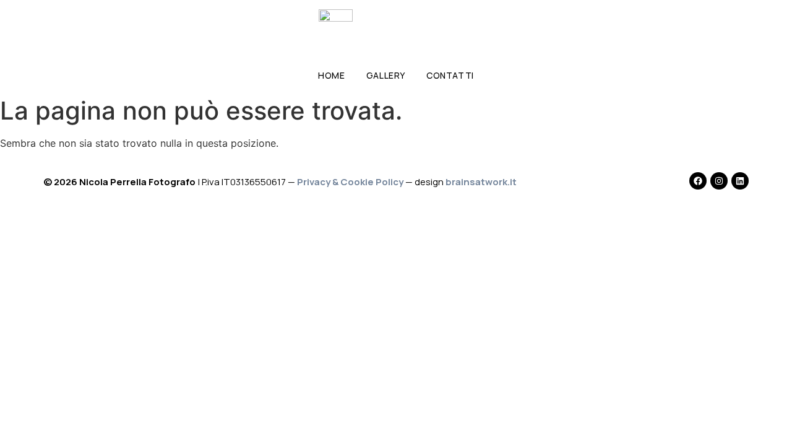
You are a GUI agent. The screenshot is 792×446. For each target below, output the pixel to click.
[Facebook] (698, 181)
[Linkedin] (740, 181)
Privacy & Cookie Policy (350, 181)
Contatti (450, 75)
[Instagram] (719, 181)
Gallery (385, 75)
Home (331, 75)
